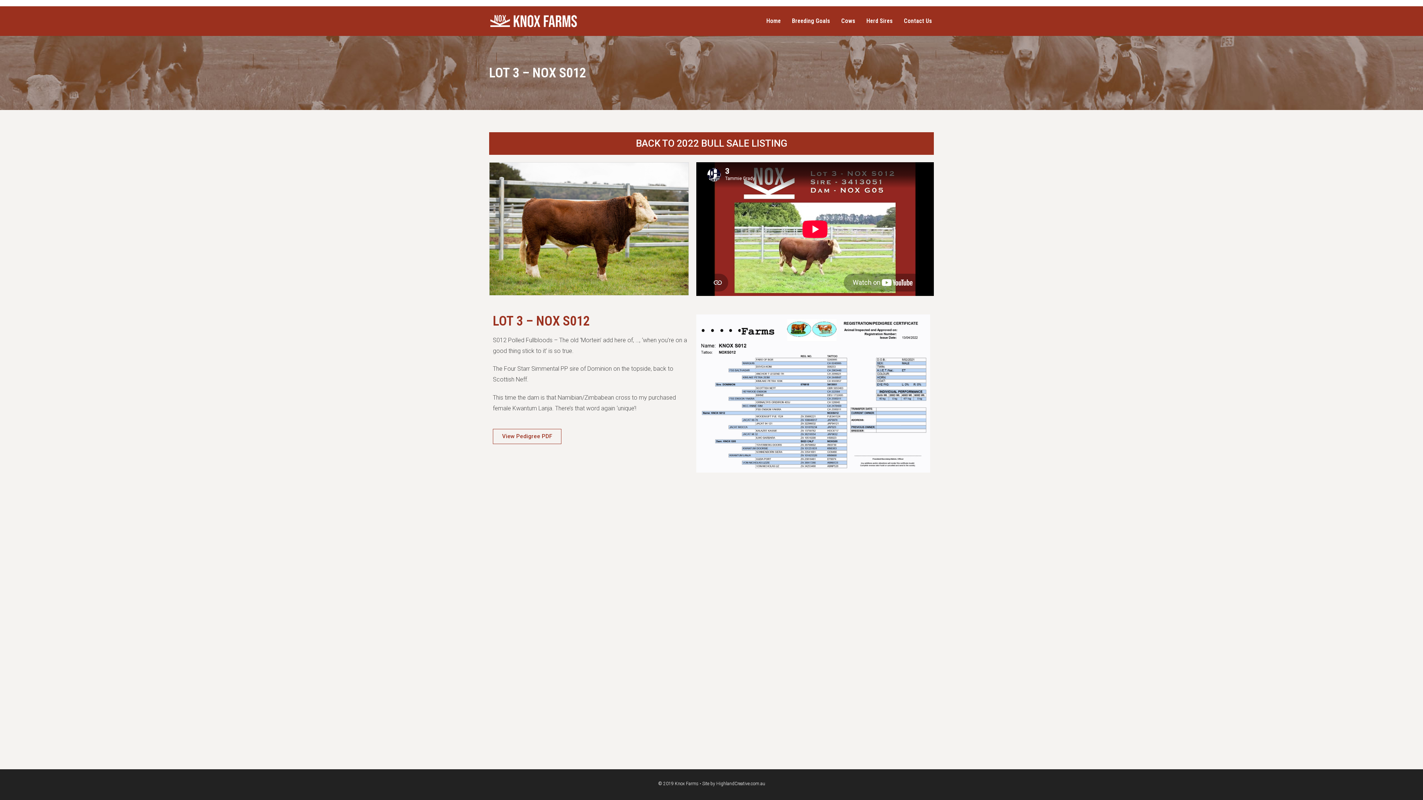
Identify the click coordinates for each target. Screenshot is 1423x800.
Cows (848, 20)
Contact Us (918, 20)
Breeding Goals (811, 20)
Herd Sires (879, 20)
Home (773, 20)
